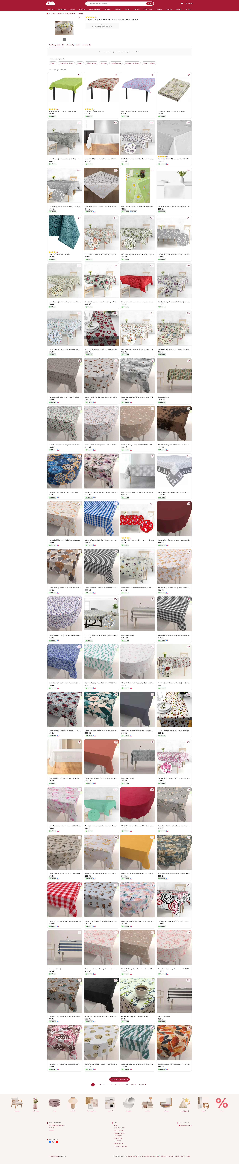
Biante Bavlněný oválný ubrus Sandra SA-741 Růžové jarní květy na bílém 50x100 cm (149, 683)
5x (57, 109)
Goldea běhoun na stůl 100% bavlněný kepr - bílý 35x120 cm (178, 206)
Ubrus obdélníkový (164, 397)
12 (152, 122)
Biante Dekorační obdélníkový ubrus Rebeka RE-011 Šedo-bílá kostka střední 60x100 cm (114, 588)
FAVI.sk (130, 1156)
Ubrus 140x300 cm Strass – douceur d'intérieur (64, 778)
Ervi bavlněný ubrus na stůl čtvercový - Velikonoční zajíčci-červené (143, 540)
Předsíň (203, 1111)
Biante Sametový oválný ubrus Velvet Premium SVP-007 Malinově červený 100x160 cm (149, 826)
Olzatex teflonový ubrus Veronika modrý (134, 1016)
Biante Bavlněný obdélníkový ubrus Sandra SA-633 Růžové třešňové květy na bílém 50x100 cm (116, 969)
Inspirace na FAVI (119, 1133)
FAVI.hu (147, 1156)
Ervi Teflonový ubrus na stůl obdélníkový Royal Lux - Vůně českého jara (145, 159)
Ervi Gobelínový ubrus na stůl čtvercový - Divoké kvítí (66, 302)
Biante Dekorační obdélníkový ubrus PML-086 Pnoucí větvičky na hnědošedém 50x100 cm (78, 397)
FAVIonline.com (54, 1156)
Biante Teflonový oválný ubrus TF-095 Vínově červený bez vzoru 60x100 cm (183, 540)
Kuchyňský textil (70, 13)
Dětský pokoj (185, 1111)
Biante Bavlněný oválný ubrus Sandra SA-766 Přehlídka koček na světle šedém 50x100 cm (115, 397)
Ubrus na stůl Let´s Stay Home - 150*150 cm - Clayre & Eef (177, 492)
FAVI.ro (141, 1156)
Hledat (150, 3)
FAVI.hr (152, 1156)
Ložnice (166, 1111)
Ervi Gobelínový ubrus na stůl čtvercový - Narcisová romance (141, 588)
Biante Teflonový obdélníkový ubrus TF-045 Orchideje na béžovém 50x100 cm (110, 873)
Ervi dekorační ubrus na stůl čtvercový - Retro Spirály (175, 921)
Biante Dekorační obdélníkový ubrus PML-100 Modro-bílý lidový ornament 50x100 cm (77, 683)
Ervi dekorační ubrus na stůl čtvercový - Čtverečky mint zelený (106, 826)
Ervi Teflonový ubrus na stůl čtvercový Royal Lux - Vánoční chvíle (70, 349)
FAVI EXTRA (117, 1141)
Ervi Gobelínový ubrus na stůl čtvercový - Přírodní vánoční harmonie (107, 302)
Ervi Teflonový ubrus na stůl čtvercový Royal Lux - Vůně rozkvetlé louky (145, 349)
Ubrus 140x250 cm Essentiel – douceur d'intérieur (101, 159)
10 (127, 1084)
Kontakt (51, 1128)
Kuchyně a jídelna (56, 13)
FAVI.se (163, 1156)
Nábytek (17, 1111)
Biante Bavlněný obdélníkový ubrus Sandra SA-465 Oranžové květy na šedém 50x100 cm (187, 826)
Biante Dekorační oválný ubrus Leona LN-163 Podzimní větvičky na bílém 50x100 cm (113, 445)
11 (152, 218)
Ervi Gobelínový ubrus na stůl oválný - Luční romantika (176, 683)
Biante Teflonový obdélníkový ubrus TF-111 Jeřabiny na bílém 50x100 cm (72, 445)
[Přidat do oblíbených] (78, 17)
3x (95, 17)
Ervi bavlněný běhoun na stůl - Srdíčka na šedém (101, 349)
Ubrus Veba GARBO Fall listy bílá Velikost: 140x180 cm (175, 159)
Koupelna (129, 1111)
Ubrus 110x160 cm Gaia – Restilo (59, 254)
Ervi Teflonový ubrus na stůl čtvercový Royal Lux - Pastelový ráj (106, 254)
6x (167, 156)
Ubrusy (80, 13)
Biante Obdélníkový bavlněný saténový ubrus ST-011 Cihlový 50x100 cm (108, 778)
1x (57, 252)
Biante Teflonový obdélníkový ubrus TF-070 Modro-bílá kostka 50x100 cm (109, 540)
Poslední (141, 1084)
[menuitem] (51, 9)
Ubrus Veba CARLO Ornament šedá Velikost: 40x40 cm (103, 206)
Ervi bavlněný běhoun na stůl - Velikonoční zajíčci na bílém (177, 730)
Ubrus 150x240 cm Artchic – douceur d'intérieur (137, 492)
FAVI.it (158, 1156)
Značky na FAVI (119, 1130)
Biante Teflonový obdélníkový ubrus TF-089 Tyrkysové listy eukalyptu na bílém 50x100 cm (115, 683)
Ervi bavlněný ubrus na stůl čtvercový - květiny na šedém (68, 206)
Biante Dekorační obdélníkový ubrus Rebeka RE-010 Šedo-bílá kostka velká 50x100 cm (186, 635)
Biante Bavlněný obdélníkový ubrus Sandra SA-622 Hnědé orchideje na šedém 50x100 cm (78, 1016)
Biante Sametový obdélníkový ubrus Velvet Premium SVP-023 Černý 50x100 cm (111, 1016)
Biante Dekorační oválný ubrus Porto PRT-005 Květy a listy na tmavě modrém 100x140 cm (187, 873)
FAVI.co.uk (170, 1156)
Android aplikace (186, 1125)
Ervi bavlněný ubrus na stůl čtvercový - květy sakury (175, 778)
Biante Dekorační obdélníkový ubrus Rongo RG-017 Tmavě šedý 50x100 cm (146, 730)
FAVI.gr (182, 1156)
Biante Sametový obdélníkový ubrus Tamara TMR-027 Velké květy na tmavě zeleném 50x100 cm (116, 730)
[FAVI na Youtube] (57, 1142)
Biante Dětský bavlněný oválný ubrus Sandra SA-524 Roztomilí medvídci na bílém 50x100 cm (188, 588)
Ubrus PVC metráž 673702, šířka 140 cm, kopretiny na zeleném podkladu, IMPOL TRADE (150, 206)
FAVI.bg (177, 1156)
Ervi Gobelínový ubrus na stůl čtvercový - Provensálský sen (177, 302)
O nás (115, 1125)
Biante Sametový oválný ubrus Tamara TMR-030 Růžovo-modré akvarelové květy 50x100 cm (151, 921)
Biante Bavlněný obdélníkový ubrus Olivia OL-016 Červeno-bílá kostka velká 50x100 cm (77, 921)
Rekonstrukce (91, 1111)
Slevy (222, 1111)
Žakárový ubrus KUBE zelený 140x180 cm (62, 111)
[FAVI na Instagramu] (53, 1142)
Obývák (147, 1111)
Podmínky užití (118, 1143)
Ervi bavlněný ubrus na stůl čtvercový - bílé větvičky (175, 254)
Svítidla (73, 1111)
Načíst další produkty (118, 1079)
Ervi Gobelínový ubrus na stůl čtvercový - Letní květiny (176, 349)
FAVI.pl (135, 1156)
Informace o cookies (120, 1146)
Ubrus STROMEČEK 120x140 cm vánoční (134, 111)
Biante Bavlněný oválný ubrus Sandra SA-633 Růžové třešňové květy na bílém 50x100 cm (187, 969)
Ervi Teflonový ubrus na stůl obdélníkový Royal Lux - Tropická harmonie (145, 254)
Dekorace (36, 1111)
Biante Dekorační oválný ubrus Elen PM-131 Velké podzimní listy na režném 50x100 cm (186, 1064)
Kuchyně (110, 1111)
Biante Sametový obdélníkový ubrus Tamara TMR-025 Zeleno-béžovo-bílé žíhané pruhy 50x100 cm (154, 1064)
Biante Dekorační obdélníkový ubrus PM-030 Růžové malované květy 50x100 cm (75, 826)
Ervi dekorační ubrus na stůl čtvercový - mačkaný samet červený (142, 302)
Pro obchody (118, 1138)
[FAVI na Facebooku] (50, 1142)
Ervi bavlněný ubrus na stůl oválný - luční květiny (101, 635)
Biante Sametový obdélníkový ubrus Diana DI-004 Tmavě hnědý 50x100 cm (182, 445)
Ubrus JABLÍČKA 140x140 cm (94, 111)
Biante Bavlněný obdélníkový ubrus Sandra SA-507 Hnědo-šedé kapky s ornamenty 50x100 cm (80, 588)
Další (132, 1084)
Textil (54, 1111)
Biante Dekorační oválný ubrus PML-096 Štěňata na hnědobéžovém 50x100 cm (75, 873)
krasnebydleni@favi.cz (58, 1125)
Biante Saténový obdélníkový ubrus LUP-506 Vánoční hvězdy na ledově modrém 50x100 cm (79, 730)
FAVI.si (188, 1156)
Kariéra (51, 1130)
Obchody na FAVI (119, 1128)
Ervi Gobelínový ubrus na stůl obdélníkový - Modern (66, 159)
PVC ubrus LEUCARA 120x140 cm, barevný (171, 111)
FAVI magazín (118, 1135)
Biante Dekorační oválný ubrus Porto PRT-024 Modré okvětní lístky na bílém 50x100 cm (77, 635)
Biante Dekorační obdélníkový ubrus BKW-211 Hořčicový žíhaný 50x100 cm (145, 873)
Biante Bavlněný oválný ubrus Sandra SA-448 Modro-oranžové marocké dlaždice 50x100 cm (79, 492)
